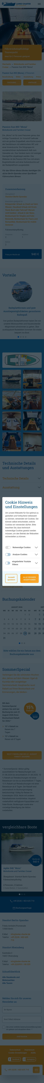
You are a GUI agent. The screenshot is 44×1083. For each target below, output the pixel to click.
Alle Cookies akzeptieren (29, 578)
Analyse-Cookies (20, 554)
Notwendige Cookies (22, 547)
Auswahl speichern (11, 578)
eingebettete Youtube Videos (21, 563)
